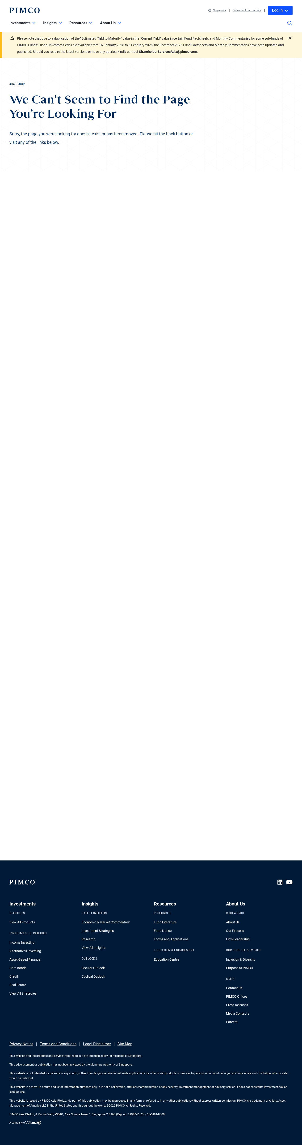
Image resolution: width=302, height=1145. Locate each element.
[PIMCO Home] (24, 10)
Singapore (219, 10)
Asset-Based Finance (24, 959)
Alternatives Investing (25, 951)
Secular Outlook (93, 968)
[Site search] (290, 26)
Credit (13, 976)
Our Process (235, 931)
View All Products (22, 922)
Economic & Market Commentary (106, 922)
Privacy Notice (21, 1044)
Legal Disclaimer (97, 1044)
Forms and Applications (171, 939)
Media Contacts (237, 1013)
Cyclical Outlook (93, 976)
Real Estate (17, 985)
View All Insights (93, 948)
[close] (290, 38)
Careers (231, 1022)
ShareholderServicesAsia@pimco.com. (168, 52)
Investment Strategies (98, 931)
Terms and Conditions (58, 1044)
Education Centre (166, 959)
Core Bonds (17, 968)
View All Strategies (22, 993)
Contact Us (234, 988)
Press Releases (237, 1005)
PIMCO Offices (236, 996)
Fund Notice (163, 931)
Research (88, 939)
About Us (232, 922)
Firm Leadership (238, 939)
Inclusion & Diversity (240, 959)
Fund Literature (165, 922)
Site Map (124, 1044)
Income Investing (21, 942)
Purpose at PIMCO (239, 968)
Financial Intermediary (247, 10)
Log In (277, 10)
